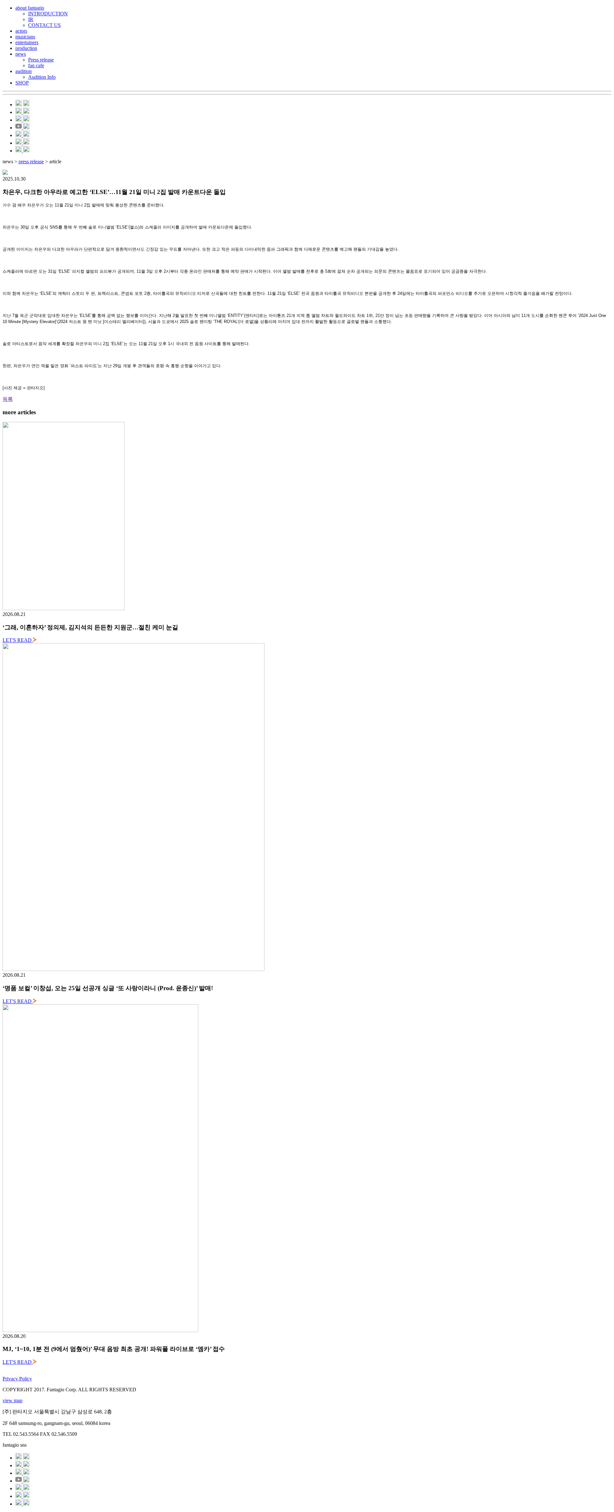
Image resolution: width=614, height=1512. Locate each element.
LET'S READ (18, 640)
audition (23, 71)
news (20, 54)
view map (12, 1400)
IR (30, 19)
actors (21, 31)
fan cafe (36, 65)
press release (31, 161)
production (26, 48)
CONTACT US (44, 25)
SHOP (22, 82)
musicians (25, 36)
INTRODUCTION (48, 13)
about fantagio (29, 8)
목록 (8, 399)
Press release (41, 59)
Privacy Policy (17, 1378)
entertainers (26, 42)
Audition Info (42, 77)
